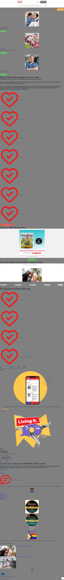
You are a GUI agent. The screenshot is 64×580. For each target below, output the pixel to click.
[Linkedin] (5, 574)
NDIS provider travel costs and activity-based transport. (24, 556)
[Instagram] (3, 574)
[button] (0, 409)
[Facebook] (1, 574)
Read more (18, 557)
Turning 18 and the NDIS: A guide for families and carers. (32, 256)
